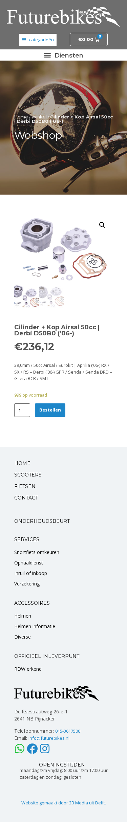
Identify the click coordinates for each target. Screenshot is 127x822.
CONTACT (26, 498)
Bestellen (50, 410)
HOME (22, 463)
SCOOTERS (28, 475)
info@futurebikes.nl (48, 738)
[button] (63, 55)
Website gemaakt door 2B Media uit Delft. (63, 803)
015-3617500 (67, 731)
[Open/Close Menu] (38, 40)
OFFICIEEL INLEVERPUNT (46, 656)
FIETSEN (25, 486)
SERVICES (26, 539)
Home (21, 116)
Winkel (39, 116)
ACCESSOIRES (32, 603)
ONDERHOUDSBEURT (42, 521)
